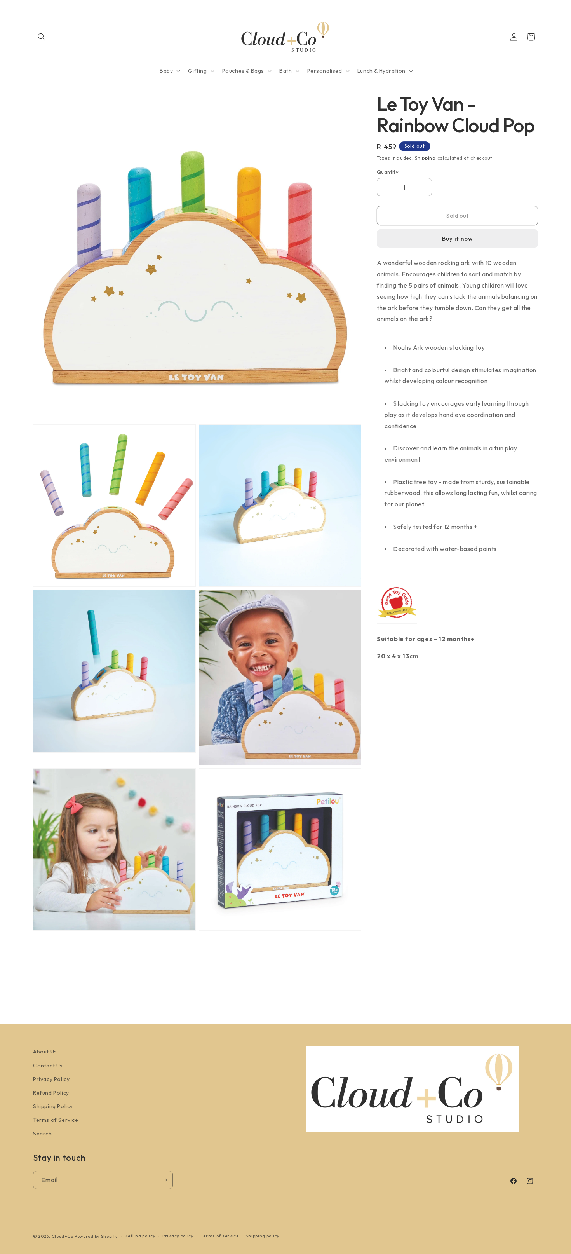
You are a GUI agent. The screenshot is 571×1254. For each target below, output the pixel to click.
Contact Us (48, 1065)
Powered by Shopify (96, 1236)
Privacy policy (178, 1235)
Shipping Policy (53, 1106)
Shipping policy (262, 1235)
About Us (45, 1051)
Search (42, 1133)
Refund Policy (51, 1092)
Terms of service (220, 1235)
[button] (41, 36)
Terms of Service (55, 1119)
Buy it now (457, 238)
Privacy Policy (51, 1079)
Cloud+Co (62, 1236)
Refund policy (140, 1235)
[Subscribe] (163, 1180)
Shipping (425, 158)
